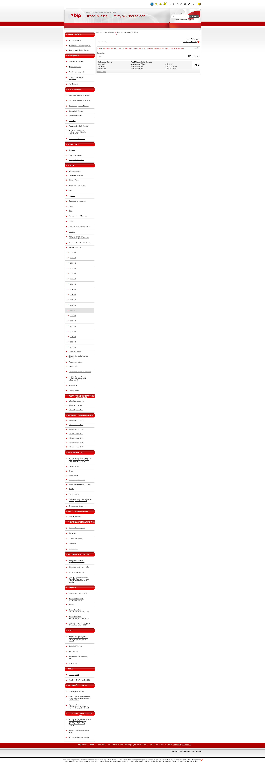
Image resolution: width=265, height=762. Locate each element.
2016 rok (73, 258)
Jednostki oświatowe (75, 405)
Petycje (71, 206)
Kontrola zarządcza (75, 247)
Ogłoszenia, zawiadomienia (77, 201)
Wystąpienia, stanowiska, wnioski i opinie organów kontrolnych (80, 500)
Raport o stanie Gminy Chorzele (79, 50)
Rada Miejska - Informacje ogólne (80, 45)
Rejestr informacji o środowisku (79, 567)
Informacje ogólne (75, 40)
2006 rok (73, 300)
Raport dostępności (75, 66)
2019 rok (73, 315)
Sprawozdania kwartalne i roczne (79, 484)
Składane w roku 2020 (76, 442)
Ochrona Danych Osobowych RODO (78, 356)
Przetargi (71, 221)
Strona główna (109, 32)
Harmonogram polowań (76, 572)
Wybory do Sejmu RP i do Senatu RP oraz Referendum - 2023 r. (79, 624)
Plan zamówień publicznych (78, 216)
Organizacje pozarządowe (77, 528)
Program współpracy (75, 538)
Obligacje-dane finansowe (77, 506)
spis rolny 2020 (74, 675)
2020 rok (73, 321)
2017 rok (73, 252)
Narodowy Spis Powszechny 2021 (80, 680)
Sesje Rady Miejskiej (75, 115)
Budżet (71, 471)
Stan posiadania (74, 494)
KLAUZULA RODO (75, 646)
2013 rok (73, 268)
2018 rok (73, 310)
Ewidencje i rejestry (75, 351)
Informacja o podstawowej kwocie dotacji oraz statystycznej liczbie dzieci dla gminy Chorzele (80, 460)
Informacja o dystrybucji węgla (79, 737)
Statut (70, 190)
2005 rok (73, 305)
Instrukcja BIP (73, 651)
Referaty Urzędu (74, 180)
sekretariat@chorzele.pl (182, 745)
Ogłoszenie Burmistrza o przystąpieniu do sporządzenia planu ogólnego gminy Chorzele (79, 706)
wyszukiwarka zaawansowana (184, 19)
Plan (99, 56)
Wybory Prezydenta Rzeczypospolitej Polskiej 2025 (79, 610)
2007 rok (73, 294)
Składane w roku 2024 (76, 425)
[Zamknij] (201, 760)
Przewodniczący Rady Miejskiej (79, 106)
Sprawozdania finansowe (77, 480)
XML (196, 48)
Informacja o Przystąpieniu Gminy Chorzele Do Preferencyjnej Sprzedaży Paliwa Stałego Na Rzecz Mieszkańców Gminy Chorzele (80, 722)
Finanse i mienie (74, 466)
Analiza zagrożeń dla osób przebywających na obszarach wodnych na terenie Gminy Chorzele (78, 639)
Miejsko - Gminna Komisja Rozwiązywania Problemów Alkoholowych (77, 378)
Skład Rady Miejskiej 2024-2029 (79, 95)
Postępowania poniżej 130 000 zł (79, 243)
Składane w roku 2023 (76, 429)
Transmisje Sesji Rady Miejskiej (79, 126)
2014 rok (73, 263)
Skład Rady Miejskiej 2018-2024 (79, 100)
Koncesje (72, 232)
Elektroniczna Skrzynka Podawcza (80, 371)
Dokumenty (72, 533)
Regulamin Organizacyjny (77, 185)
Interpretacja (73, 385)
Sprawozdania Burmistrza (77, 139)
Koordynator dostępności (77, 72)
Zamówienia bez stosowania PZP (79, 226)
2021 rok (73, 326)
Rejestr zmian (101, 71)
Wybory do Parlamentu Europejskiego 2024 (76, 599)
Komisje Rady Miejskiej (76, 111)
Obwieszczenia (73, 366)
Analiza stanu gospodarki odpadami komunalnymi (77, 561)
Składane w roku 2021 (76, 438)
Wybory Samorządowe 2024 (78, 593)
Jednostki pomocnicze (76, 410)
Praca (70, 210)
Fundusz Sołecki (74, 390)
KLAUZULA (73, 663)
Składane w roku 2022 (76, 433)
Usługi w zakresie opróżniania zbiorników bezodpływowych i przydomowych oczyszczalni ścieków (79, 580)
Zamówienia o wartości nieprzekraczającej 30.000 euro (79, 236)
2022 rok (73, 331)
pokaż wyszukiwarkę (190, 42)
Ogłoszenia (72, 543)
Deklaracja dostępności (76, 61)
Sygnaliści (72, 196)
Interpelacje (72, 121)
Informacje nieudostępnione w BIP (78, 657)
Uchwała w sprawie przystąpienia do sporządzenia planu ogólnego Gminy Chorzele (79, 698)
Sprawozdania (73, 475)
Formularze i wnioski (75, 362)
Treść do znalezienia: (178, 14)
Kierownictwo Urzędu (76, 175)
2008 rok (73, 289)
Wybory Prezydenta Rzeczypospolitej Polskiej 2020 (79, 617)
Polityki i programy (75, 516)
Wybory (71, 604)
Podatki (71, 489)
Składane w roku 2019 (76, 447)
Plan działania (73, 84)
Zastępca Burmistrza (75, 155)
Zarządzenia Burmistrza (76, 160)
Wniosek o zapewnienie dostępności (76, 78)
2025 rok (73, 347)
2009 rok (73, 284)
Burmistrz (72, 150)
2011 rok (73, 279)
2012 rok (73, 273)
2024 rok (73, 342)
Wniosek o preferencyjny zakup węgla (79, 731)
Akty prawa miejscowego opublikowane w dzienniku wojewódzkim (77, 132)
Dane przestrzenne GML (76, 691)
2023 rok (73, 336)
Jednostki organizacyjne (76, 401)
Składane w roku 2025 (76, 420)
